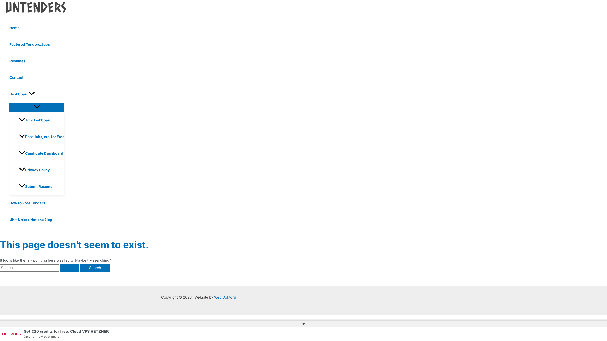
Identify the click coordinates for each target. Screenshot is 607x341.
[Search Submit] (69, 268)
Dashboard (19, 94)
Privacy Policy (37, 170)
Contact (16, 77)
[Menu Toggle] (36, 107)
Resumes (17, 61)
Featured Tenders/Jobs (29, 44)
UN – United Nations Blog (30, 219)
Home (14, 28)
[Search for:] (40, 267)
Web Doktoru (225, 297)
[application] (32, 94)
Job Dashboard (38, 120)
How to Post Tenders (27, 203)
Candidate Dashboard (44, 153)
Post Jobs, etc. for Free (44, 137)
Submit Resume (38, 186)
